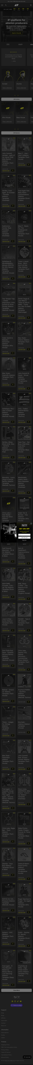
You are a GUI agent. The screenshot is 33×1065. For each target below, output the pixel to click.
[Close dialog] (31, 523)
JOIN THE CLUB (24, 537)
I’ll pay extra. (24, 540)
